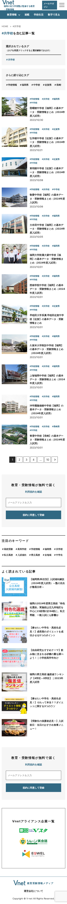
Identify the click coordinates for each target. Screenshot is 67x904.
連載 (27, 14)
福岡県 (25, 84)
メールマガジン (49, 5)
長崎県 (59, 84)
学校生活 (38, 14)
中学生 (59, 554)
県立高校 (35, 554)
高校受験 (8, 549)
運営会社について (33, 890)
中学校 (36, 84)
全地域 (48, 554)
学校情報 (12, 84)
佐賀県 (48, 84)
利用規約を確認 (33, 491)
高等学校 (22, 549)
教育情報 (12, 14)
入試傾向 (22, 554)
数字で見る (54, 14)
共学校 (11, 59)
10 (47, 459)
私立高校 (8, 554)
